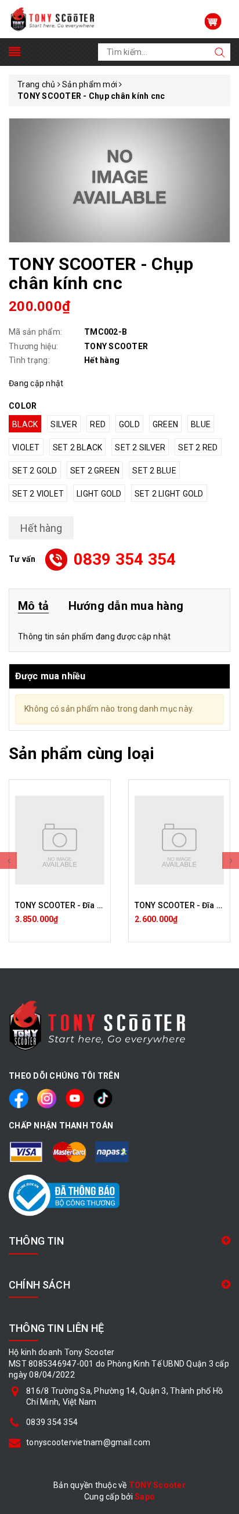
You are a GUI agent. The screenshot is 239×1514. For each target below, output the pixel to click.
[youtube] (75, 1097)
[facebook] (19, 1097)
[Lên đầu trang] (221, 1051)
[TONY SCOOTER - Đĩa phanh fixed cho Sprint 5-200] (179, 840)
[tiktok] (103, 1097)
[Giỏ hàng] (213, 21)
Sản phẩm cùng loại (81, 753)
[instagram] (47, 1097)
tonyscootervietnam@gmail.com (88, 1442)
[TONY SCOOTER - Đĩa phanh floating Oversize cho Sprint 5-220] (59, 840)
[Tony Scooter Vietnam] (52, 18)
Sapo (145, 1496)
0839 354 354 (125, 559)
